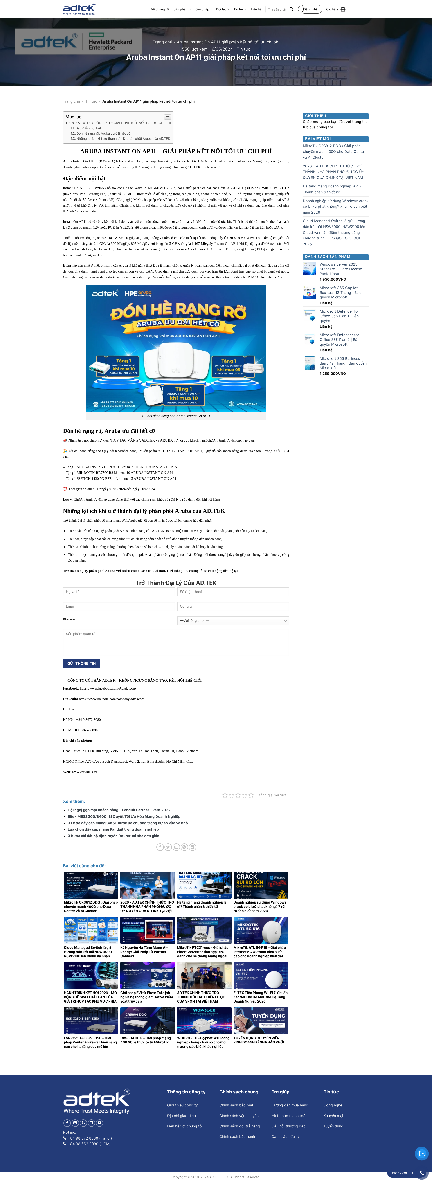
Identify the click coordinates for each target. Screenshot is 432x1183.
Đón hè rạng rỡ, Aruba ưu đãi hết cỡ (103, 133)
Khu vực (69, 619)
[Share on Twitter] (168, 847)
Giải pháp (202, 9)
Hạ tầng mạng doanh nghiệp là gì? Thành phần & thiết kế (332, 189)
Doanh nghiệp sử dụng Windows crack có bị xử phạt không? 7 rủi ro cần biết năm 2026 (336, 206)
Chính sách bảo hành (237, 1136)
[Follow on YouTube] (99, 1123)
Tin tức (239, 9)
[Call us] (83, 1123)
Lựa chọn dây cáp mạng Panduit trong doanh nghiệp (113, 829)
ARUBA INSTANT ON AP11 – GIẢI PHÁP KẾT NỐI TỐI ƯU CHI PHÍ (119, 123)
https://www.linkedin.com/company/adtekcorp (111, 699)
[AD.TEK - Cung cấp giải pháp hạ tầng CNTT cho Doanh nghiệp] (79, 9)
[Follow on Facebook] (67, 1123)
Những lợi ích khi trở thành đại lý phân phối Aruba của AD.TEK (123, 138)
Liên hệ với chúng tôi (185, 1126)
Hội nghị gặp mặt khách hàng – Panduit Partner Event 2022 (119, 810)
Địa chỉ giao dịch (181, 1115)
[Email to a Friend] (176, 847)
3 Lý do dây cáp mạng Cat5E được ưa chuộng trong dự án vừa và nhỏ (128, 823)
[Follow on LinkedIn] (91, 1123)
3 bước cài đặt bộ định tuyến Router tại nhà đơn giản (113, 836)
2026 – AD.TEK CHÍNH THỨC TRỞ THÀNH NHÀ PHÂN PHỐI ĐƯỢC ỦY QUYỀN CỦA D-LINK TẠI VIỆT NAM (333, 172)
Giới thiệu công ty (182, 1105)
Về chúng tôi (160, 9)
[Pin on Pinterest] (184, 847)
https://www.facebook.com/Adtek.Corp (108, 688)
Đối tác (221, 9)
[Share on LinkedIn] (192, 847)
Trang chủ (162, 41)
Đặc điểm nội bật (88, 128)
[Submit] (291, 9)
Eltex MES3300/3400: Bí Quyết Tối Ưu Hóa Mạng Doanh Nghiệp (124, 816)
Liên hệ (256, 9)
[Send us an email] (75, 1123)
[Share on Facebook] (160, 847)
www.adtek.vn (87, 772)
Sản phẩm (180, 9)
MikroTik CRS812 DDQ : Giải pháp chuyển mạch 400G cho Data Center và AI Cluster (334, 152)
